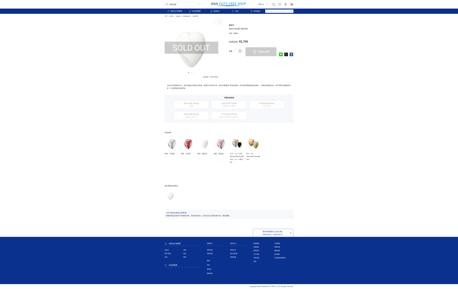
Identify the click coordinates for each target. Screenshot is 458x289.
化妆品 (178, 16)
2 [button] (191, 72)
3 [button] (194, 72)
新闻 (208, 260)
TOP (166, 16)
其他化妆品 (186, 16)
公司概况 (277, 243)
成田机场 (210, 250)
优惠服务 (256, 247)
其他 (166, 257)
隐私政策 (277, 250)
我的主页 (233, 250)
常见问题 (256, 258)
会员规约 (277, 254)
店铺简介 (216, 11)
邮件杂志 (256, 250)
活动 (236, 11)
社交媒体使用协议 (280, 258)
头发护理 (195, 16)
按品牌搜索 (196, 11)
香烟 (184, 257)
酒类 (184, 250)
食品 (184, 253)
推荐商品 (210, 273)
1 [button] (188, 72)
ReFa (171, 16)
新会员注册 (233, 253)
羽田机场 (210, 253)
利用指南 (256, 11)
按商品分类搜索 (176, 11)
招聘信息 (277, 247)
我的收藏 (233, 257)
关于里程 (256, 254)
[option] (191, 48)
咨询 (254, 261)
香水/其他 (168, 253)
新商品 (209, 269)
